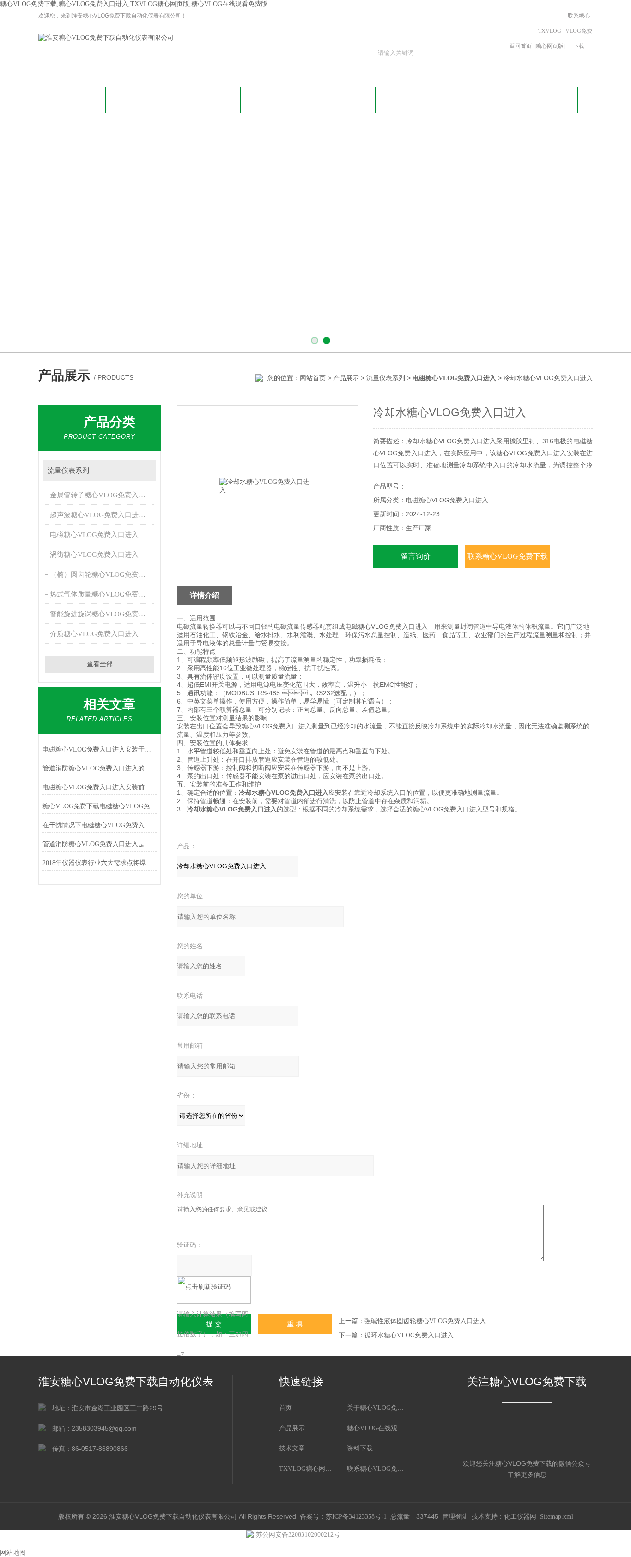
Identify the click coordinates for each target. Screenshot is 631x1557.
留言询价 (416, 556)
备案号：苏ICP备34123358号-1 (343, 1516)
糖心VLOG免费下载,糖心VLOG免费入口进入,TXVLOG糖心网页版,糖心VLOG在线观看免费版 (133, 3)
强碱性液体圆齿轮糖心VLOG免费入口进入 (425, 1321)
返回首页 (521, 46)
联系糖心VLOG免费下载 (578, 30)
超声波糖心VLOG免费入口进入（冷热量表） (103, 515)
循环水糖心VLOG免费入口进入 (409, 1335)
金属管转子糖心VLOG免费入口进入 (103, 495)
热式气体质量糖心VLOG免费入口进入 (103, 594)
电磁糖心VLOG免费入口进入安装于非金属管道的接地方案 (99, 749)
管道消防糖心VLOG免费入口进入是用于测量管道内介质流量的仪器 (99, 844)
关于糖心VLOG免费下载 (139, 104)
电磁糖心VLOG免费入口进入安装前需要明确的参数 (99, 787)
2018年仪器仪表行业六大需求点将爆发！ (99, 862)
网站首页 (72, 98)
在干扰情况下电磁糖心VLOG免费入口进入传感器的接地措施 (99, 825)
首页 (285, 1407)
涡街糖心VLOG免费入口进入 (94, 554)
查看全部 (100, 664)
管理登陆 (455, 1516)
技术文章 (342, 98)
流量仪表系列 (385, 378)
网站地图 (13, 1552)
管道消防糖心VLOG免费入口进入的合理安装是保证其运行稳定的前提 (99, 768)
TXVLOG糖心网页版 (550, 38)
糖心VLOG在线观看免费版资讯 (207, 104)
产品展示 (274, 98)
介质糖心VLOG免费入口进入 (94, 634)
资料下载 (409, 98)
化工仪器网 (520, 1516)
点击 (144, 470)
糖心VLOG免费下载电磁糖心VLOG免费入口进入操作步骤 (99, 806)
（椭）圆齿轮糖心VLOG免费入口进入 (103, 574)
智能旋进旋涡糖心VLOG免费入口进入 (103, 614)
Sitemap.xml (556, 1516)
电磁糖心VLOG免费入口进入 (94, 534)
